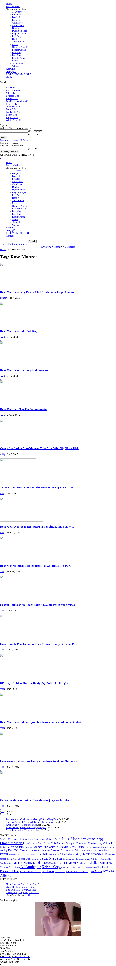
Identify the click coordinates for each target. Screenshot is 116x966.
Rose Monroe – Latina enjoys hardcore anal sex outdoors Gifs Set (40, 722)
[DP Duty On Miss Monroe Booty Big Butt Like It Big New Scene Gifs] (21, 677)
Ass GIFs (10, 69)
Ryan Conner (109, 847)
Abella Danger (98, 862)
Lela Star (32, 854)
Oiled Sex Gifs (13, 106)
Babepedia (70, 246)
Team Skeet (17, 63)
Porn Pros (16, 55)
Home (9, 3)
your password (35, 134)
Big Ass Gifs (12, 117)
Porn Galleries (29, 889)
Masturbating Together (17, 892)
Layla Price (43, 839)
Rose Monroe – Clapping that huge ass (24, 370)
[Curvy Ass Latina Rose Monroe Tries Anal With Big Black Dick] (21, 442)
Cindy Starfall (90, 847)
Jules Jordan (18, 41)
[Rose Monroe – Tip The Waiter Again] (22, 403)
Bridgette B (72, 843)
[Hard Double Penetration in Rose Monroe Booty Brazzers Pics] (18, 638)
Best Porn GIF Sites (25, 887)
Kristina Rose (26, 871)
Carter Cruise (43, 843)
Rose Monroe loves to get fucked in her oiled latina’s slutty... (37, 526)
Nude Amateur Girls (15, 884)
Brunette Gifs (12, 95)
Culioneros (17, 22)
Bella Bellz (42, 853)
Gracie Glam (14, 867)
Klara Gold (83, 843)
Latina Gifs (11, 104)
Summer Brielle (70, 859)
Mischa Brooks (54, 839)
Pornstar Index (13, 6)
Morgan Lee (35, 859)
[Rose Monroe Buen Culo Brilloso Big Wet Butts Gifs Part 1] (21, 560)
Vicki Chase (20, 850)
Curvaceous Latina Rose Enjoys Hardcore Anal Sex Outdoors (38, 761)
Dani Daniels (102, 867)
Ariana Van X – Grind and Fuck (21, 824)
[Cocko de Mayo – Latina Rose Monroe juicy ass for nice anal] (21, 794)
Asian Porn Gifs (13, 90)
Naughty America (20, 47)
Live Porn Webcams (51, 246)
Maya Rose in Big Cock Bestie (21, 830)
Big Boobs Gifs (13, 112)
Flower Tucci (66, 867)
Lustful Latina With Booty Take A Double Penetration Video (37, 604)
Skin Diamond (91, 867)
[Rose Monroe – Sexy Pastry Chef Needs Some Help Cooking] (22, 286)
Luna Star (97, 850)
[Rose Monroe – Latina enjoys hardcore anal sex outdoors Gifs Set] (21, 716)
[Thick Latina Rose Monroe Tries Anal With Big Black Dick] (18, 481)
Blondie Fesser (12, 859)
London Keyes (42, 862)
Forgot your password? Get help (15, 140)
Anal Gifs (10, 87)
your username (35, 131)
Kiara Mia (62, 846)
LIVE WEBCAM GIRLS (18, 74)
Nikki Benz (48, 871)
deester (3, 298)
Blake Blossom (58, 843)
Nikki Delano (67, 853)
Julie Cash (56, 863)
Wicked (15, 66)
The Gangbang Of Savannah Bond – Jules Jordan (29, 822)
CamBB (10, 887)
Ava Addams (17, 846)
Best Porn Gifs (13, 889)
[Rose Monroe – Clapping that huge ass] (22, 364)
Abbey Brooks (14, 854)
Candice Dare (6, 839)
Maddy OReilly (22, 862)
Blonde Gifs (12, 98)
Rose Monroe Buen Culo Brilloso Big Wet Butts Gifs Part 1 (36, 565)
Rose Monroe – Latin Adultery (19, 331)
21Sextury (17, 12)
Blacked (16, 17)
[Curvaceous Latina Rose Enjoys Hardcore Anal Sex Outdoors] (18, 755)
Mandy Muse (101, 853)
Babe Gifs (11, 109)
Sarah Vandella (54, 854)
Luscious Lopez (77, 867)
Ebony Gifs (11, 114)
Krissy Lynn (24, 854)
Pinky (28, 850)
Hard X (15, 39)
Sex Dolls (34, 892)
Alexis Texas (76, 846)
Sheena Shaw (36, 872)
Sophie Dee (24, 858)
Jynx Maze (95, 871)
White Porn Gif (13, 120)
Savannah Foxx (58, 850)
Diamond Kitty (95, 843)
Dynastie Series (19, 31)
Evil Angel (17, 36)
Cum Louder (18, 25)
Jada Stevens (51, 858)
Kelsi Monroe (72, 839)
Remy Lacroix (30, 843)
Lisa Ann (71, 871)
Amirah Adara (73, 850)
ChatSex (32, 895)
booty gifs (11, 71)
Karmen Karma (60, 872)
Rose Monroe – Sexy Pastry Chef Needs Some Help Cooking (37, 292)
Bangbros (16, 14)
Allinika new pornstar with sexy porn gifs (26, 827)
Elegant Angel (19, 33)
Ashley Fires (6, 850)
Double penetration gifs (17, 101)
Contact (9, 77)
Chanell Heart (37, 850)
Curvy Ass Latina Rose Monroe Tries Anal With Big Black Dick (39, 448)
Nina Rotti (104, 859)
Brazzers (16, 20)
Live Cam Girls (34, 884)
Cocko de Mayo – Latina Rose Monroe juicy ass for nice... (36, 800)
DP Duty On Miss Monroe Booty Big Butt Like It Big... (34, 683)
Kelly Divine (83, 854)
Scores (15, 60)
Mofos (15, 44)
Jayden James (83, 863)
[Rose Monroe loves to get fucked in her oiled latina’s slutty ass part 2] (21, 521)
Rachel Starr (20, 838)
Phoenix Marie (11, 843)
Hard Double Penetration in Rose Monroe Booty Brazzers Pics (38, 644)
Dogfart (15, 28)
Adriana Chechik (82, 872)
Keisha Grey (51, 867)
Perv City (16, 52)
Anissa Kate (99, 847)
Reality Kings (18, 58)
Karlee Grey (8, 863)
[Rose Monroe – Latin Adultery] (22, 325)
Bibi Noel (46, 850)
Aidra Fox (28, 847)
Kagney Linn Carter (44, 846)
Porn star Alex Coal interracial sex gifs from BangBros (32, 819)
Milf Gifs (10, 93)
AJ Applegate (30, 867)
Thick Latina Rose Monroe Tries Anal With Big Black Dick (36, 487)
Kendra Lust (33, 839)
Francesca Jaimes (9, 871)
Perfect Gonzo (19, 50)
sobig (2, 454)
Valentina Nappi (94, 839)
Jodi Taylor (95, 859)
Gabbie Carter (84, 859)
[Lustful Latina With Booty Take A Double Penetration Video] (22, 599)
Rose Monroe (69, 862)
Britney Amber (87, 850)
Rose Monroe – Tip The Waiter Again (23, 409)
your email (33, 148)
